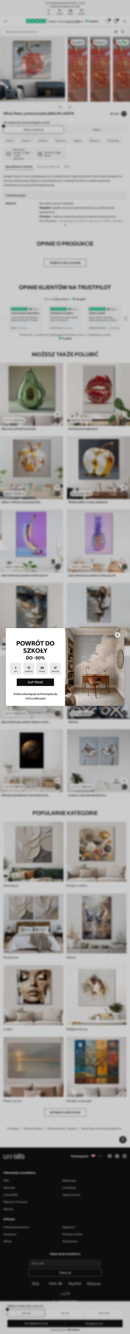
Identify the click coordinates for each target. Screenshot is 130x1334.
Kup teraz (35, 682)
